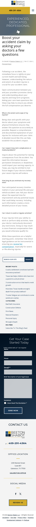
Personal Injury (6, 64)
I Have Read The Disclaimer (17, 403)
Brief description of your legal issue (16, 377)
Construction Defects (13, 308)
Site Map (13, 517)
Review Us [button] (18, 503)
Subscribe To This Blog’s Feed (16, 328)
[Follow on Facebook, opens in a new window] (16, 494)
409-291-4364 (15, 10)
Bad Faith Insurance (13, 304)
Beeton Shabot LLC (16, 61)
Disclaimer (7, 400)
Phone (6, 358)
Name (6, 349)
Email (7, 367)
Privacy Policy (22, 517)
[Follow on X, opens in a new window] (20, 494)
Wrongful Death (11, 322)
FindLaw (26, 520)
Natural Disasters (12, 315)
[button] (33, 10)
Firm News (9, 311)
